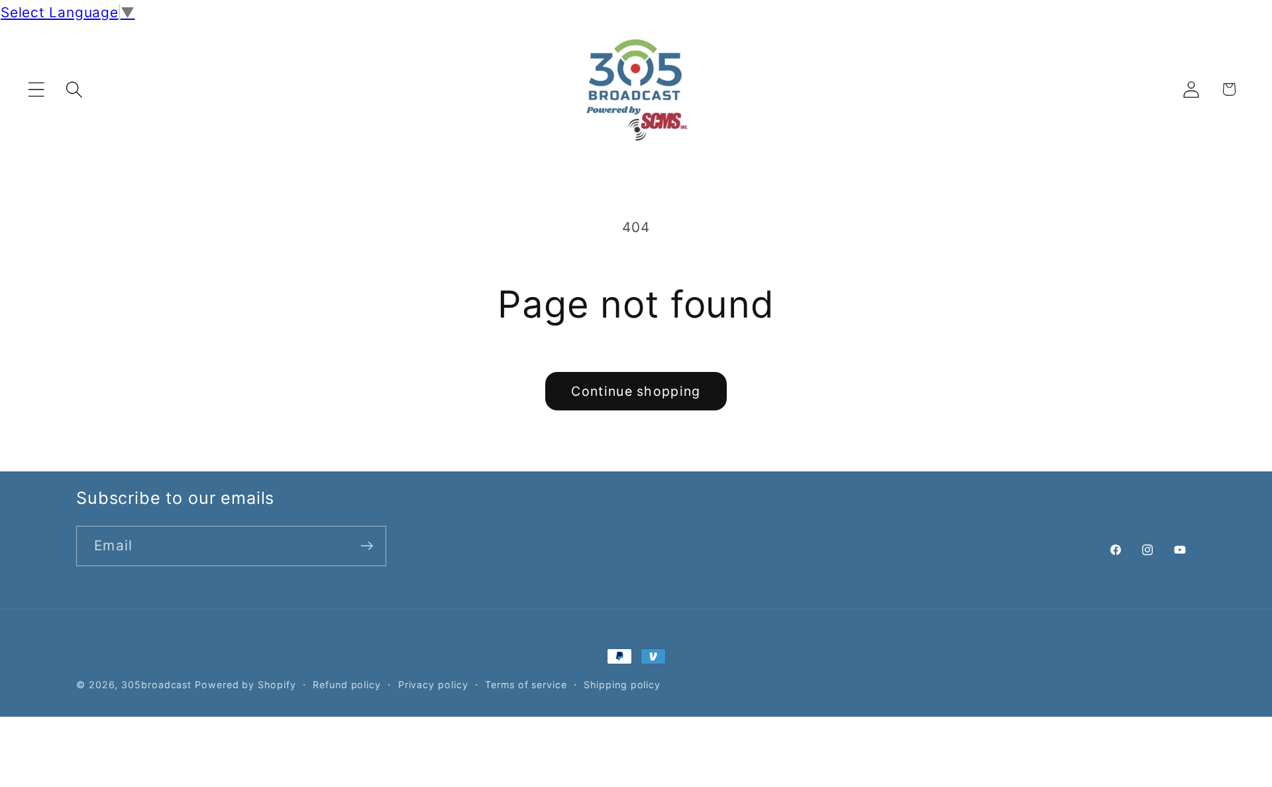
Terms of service (526, 684)
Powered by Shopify (245, 684)
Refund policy (347, 684)
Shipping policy (622, 684)
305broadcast (156, 684)
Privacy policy (433, 684)
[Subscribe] (367, 546)
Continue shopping (635, 391)
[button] (36, 89)
